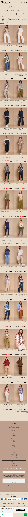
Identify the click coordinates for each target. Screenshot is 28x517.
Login (14, 463)
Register (14, 445)
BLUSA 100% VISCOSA (7, 377)
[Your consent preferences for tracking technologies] (2, 514)
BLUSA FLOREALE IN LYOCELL (20, 211)
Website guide (14, 438)
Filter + (2, 23)
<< (15, 13)
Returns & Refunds (14, 442)
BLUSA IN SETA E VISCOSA (7, 294)
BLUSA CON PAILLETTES (20, 266)
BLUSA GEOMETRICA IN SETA (7, 349)
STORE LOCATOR (14, 448)
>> (23, 13)
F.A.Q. (14, 446)
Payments (14, 441)
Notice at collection (4, 515)
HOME (7, 10)
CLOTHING (13, 10)
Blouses (20, 10)
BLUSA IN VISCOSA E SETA (7, 266)
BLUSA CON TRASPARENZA (7, 211)
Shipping (14, 440)
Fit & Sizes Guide (14, 444)
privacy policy (20, 476)
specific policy (13, 476)
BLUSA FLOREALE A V (7, 45)
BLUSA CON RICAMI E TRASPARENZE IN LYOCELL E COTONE (20, 74)
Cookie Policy (14, 455)
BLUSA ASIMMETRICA (20, 377)
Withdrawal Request (14, 454)
